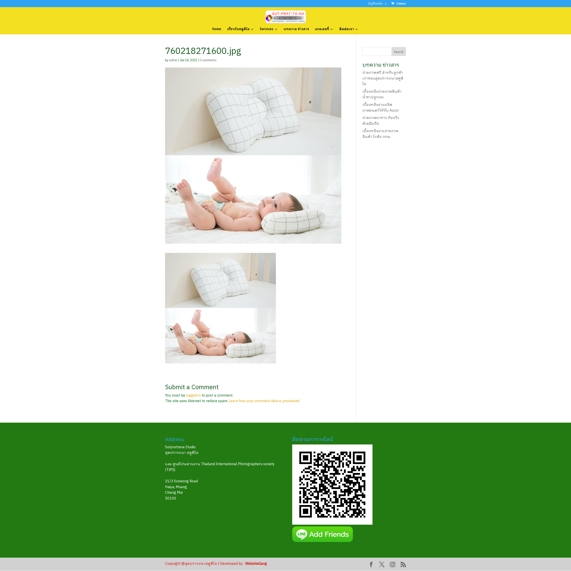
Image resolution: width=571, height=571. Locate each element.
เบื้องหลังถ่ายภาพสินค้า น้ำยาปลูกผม (381, 94)
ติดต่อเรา (346, 30)
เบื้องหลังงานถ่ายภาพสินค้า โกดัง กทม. (380, 134)
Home (216, 30)
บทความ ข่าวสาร (296, 30)
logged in (193, 396)
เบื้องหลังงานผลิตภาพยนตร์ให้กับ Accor (380, 108)
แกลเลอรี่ (322, 30)
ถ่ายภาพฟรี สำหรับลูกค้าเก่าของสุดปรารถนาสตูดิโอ (382, 78)
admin (173, 60)
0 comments (208, 60)
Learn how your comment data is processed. (264, 401)
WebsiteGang (256, 564)
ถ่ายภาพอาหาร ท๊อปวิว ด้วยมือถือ (380, 121)
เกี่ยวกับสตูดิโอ (238, 30)
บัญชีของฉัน (375, 4)
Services (266, 30)
